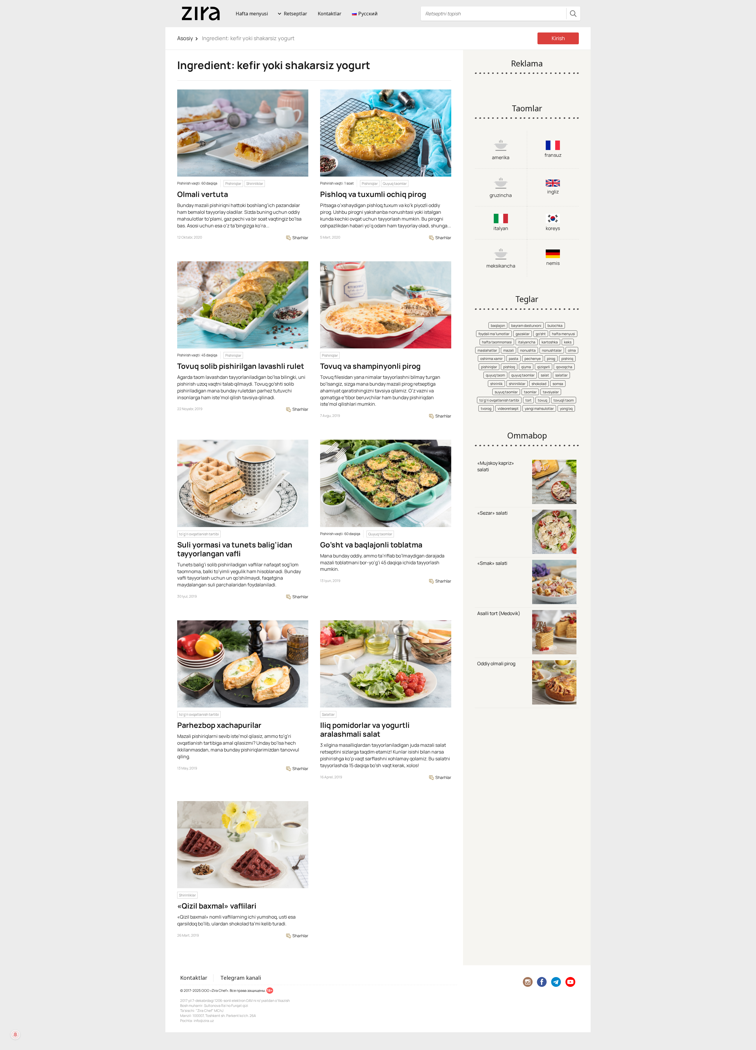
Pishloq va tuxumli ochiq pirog (373, 194)
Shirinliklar (254, 183)
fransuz (553, 155)
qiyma (526, 366)
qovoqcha (564, 366)
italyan (500, 228)
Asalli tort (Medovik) (498, 613)
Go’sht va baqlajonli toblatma (371, 544)
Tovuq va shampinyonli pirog (370, 366)
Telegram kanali (240, 977)
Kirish (558, 38)
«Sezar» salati (492, 513)
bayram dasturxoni (526, 325)
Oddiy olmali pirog (496, 663)
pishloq (509, 366)
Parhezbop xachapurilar (219, 725)
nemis (553, 263)
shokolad (539, 383)
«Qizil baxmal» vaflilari (216, 906)
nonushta (528, 350)
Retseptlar (295, 13)
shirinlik (496, 383)
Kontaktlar (329, 13)
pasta (513, 358)
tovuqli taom (563, 400)
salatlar (561, 375)
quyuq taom (495, 375)
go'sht (541, 333)
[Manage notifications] (15, 1034)
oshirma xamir (491, 358)
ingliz (553, 191)
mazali (508, 350)
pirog (551, 358)
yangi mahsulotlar (539, 408)
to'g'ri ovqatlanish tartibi (199, 534)
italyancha (526, 342)
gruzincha (501, 195)
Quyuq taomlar (395, 183)
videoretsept (508, 408)
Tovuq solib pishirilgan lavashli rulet (240, 366)
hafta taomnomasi (497, 342)
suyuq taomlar (506, 391)
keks (567, 342)
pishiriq (567, 358)
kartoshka (550, 342)
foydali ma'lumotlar (493, 333)
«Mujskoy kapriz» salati (495, 466)
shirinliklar (517, 383)
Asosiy (185, 38)
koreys (553, 228)
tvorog (486, 408)
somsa (558, 383)
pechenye (532, 358)
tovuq (542, 400)
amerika (500, 157)
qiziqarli (543, 366)
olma (572, 350)
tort (528, 400)
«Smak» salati (492, 563)
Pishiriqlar (233, 183)
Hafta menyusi (252, 13)
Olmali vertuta (202, 194)
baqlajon (498, 325)
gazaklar (522, 333)
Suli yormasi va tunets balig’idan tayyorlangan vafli (234, 549)
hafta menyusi (563, 333)
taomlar (530, 391)
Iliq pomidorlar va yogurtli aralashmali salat (365, 729)
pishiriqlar (489, 366)
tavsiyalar (551, 391)
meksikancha (500, 265)
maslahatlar (487, 350)
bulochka (555, 325)
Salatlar (328, 714)
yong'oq (566, 408)
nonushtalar (552, 350)
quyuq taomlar (523, 375)
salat (545, 375)
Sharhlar (299, 237)
